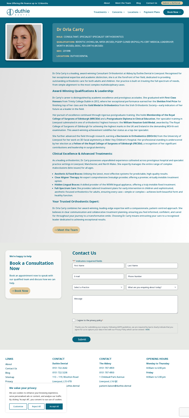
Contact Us (151, 3)
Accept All (54, 406)
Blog (138, 3)
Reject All (36, 406)
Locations (133, 12)
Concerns (117, 12)
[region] (36, 397)
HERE (147, 329)
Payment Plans (152, 12)
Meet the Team (123, 3)
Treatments (100, 12)
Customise (18, 406)
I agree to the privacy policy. (90, 320)
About (107, 3)
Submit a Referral (171, 3)
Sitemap (9, 377)
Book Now (172, 12)
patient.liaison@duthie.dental (115, 385)
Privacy (9, 381)
